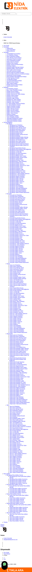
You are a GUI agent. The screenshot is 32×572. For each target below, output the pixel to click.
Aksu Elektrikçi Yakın (15, 440)
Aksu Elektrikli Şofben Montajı (17, 421)
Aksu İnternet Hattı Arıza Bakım (18, 425)
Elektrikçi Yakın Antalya (13, 102)
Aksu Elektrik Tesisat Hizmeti (17, 416)
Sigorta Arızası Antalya (12, 82)
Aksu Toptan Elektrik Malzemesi (18, 472)
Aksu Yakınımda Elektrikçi (16, 469)
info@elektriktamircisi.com (10, 539)
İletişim (2, 524)
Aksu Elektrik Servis (15, 442)
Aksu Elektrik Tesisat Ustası (17, 437)
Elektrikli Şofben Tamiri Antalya (15, 68)
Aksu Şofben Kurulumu (16, 457)
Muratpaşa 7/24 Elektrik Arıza (17, 140)
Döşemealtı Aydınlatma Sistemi (18, 339)
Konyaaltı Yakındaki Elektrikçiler (18, 258)
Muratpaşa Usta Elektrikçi (16, 185)
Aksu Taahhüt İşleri (15, 438)
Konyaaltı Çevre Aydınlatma (17, 200)
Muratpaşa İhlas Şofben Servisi (15, 475)
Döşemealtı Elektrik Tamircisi (17, 375)
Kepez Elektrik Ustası (15, 306)
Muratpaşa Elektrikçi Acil (16, 168)
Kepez (8, 263)
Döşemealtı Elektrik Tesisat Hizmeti (19, 344)
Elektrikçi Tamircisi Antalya (14, 100)
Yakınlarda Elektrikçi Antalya (14, 121)
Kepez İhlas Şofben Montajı (17, 499)
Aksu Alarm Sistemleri (15, 407)
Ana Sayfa (6, 45)
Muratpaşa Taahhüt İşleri (16, 158)
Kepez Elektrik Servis (15, 302)
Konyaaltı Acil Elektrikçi (16, 195)
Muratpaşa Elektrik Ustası (16, 166)
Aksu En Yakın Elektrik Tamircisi (18, 453)
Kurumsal (6, 47)
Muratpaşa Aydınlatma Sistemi (18, 129)
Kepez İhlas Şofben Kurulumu (17, 498)
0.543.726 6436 (8, 37)
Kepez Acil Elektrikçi (15, 265)
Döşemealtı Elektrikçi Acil (16, 379)
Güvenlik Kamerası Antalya (14, 71)
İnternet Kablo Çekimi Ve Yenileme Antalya (18, 74)
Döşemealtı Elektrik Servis (16, 374)
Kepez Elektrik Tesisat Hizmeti (18, 274)
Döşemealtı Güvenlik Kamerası (18, 352)
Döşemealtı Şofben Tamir (16, 394)
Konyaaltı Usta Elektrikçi (16, 255)
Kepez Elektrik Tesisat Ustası (17, 297)
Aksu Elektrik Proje (15, 414)
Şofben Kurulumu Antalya (13, 107)
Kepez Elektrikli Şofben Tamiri (17, 277)
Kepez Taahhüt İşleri (15, 298)
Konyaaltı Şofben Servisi (16, 250)
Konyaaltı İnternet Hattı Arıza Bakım (19, 214)
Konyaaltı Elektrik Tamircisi (17, 234)
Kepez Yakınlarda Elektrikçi (17, 331)
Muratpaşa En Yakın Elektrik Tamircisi (19, 173)
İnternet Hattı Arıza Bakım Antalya (15, 72)
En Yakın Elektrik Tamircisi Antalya (16, 103)
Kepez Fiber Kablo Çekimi (16, 281)
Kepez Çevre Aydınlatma (16, 270)
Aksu (8, 405)
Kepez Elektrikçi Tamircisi (16, 312)
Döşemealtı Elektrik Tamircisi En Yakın (20, 376)
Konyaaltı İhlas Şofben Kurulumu (18, 488)
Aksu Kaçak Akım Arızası (16, 428)
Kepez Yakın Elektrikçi (15, 327)
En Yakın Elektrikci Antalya (14, 105)
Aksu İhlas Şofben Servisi (13, 512)
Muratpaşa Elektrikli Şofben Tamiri (19, 138)
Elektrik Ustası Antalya (12, 95)
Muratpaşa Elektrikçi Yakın (17, 160)
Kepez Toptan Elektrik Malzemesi (18, 332)
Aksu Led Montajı (14, 432)
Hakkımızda (10, 48)
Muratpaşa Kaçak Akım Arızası (18, 148)
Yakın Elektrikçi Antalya (13, 117)
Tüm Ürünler (7, 554)
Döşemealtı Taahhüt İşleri (16, 370)
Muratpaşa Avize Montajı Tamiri (18, 127)
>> (4, 557)
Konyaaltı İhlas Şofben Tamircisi (18, 492)
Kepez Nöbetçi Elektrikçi (16, 316)
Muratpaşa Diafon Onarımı (16, 131)
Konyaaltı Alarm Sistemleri (16, 196)
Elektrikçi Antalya (11, 65)
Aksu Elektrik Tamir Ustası (16, 436)
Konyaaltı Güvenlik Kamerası (17, 212)
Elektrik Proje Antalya (12, 63)
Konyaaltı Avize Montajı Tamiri (17, 197)
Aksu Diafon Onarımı (15, 413)
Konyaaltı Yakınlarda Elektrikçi (18, 261)
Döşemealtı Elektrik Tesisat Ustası (18, 368)
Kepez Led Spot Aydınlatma (17, 293)
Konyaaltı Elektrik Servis (16, 232)
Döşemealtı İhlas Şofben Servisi (15, 503)
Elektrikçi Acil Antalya (12, 96)
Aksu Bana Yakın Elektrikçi (17, 441)
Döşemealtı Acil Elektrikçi (16, 335)
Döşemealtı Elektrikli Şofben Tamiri (19, 350)
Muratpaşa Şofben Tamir (16, 183)
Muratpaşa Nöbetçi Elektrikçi (17, 176)
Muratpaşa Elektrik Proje (16, 133)
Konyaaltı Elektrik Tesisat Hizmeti (18, 204)
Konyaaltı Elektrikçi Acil (16, 238)
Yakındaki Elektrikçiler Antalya (14, 118)
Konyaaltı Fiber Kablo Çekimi (17, 211)
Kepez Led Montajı (14, 292)
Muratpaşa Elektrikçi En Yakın (17, 170)
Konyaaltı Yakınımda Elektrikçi (18, 259)
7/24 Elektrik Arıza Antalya (13, 53)
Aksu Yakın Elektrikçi (15, 467)
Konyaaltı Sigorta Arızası (16, 224)
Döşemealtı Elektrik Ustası (16, 378)
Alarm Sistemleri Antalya (13, 56)
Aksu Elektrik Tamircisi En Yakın (18, 445)
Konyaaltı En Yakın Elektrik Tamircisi (19, 243)
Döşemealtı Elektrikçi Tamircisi (18, 383)
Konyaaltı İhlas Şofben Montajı (18, 490)
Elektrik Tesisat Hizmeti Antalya (15, 64)
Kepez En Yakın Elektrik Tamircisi (18, 313)
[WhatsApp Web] (4, 565)
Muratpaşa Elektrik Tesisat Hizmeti (19, 134)
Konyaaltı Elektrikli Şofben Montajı (19, 207)
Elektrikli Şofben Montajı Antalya (15, 67)
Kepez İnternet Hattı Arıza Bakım (18, 284)
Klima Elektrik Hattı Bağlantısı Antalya (16, 76)
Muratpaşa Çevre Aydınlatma (17, 130)
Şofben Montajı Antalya (13, 109)
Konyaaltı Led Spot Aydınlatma (18, 223)
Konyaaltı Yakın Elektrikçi (16, 257)
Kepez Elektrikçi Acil (15, 308)
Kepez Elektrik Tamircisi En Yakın (18, 305)
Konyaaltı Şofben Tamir (16, 253)
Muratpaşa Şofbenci (15, 184)
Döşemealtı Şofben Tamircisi (17, 393)
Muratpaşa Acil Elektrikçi (16, 125)
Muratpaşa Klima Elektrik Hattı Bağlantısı (20, 149)
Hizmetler (6, 52)
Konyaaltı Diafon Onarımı (16, 201)
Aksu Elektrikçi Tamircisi (16, 452)
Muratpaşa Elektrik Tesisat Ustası (18, 157)
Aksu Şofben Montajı (15, 459)
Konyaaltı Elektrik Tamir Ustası (18, 226)
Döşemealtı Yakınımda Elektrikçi (18, 401)
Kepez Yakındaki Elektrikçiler (17, 328)
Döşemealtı (10, 333)
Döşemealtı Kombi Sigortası (17, 362)
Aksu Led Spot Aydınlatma (16, 433)
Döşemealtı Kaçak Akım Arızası (18, 358)
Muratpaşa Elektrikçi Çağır (16, 169)
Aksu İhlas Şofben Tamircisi (17, 521)
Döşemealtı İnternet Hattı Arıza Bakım (19, 354)
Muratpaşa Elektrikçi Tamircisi (17, 172)
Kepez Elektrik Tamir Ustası (17, 296)
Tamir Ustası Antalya (12, 83)
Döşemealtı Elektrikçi (15, 346)
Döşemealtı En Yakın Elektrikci (18, 386)
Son (5, 559)
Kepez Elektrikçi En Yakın (16, 311)
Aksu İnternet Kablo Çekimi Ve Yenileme (20, 426)
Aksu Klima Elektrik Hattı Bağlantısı (19, 429)
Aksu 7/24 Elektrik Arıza (16, 422)
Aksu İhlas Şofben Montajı (16, 518)
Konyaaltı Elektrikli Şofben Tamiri (18, 208)
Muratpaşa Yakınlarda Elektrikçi (18, 191)
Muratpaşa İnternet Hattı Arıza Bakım (19, 144)
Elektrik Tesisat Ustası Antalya (14, 84)
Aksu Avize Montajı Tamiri (16, 409)
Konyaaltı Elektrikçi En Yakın (17, 240)
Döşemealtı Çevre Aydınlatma (17, 340)
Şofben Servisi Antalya (13, 110)
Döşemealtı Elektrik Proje (16, 343)
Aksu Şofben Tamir (14, 463)
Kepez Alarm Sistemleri (16, 266)
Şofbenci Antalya (11, 114)
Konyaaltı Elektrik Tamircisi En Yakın (19, 235)
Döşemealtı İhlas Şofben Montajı (18, 508)
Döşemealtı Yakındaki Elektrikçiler (19, 399)
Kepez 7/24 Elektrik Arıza (16, 280)
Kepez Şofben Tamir (15, 323)
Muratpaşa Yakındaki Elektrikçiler (18, 188)
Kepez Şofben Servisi (15, 320)
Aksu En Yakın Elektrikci (16, 455)
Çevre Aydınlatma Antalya (13, 60)
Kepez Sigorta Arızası (15, 294)
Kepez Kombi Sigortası (16, 290)
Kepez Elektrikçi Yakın (15, 300)
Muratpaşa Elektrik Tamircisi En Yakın (19, 165)
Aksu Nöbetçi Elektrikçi (16, 456)
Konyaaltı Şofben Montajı (16, 249)
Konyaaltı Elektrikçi (15, 205)
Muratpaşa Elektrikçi (15, 135)
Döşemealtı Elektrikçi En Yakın (18, 382)
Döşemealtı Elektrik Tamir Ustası (18, 367)
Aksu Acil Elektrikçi (15, 406)
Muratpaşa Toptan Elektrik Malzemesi (19, 192)
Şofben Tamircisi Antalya (13, 111)
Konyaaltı (9, 193)
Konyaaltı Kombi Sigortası (16, 220)
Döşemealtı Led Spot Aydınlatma (18, 364)
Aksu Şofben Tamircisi (15, 461)
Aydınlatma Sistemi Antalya (14, 59)
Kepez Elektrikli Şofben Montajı (18, 278)
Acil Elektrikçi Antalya (12, 55)
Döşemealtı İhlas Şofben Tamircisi (18, 511)
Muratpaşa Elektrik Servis (16, 162)
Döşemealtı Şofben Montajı (17, 390)
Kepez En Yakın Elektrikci (16, 315)
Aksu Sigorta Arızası (15, 434)
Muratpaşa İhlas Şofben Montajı (18, 480)
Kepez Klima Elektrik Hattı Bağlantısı (19, 289)
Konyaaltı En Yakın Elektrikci (17, 245)
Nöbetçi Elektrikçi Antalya (13, 106)
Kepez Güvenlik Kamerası (16, 282)
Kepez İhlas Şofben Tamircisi (17, 502)
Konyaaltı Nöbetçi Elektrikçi (17, 246)
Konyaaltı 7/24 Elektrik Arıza (17, 210)
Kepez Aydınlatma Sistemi (16, 269)
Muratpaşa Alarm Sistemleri (17, 126)
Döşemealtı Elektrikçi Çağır (17, 381)
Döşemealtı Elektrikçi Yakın (17, 371)
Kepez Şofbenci (14, 324)
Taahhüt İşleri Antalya (12, 86)
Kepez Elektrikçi (14, 276)
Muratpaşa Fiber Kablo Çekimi (18, 141)
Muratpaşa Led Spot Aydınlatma (18, 153)
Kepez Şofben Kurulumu (16, 317)
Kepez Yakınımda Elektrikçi (17, 329)
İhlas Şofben (7, 473)
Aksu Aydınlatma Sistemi (16, 410)
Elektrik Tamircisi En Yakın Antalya (16, 94)
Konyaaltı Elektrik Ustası (16, 236)
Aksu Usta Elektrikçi (15, 465)
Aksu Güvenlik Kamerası (16, 424)
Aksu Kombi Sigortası (15, 430)
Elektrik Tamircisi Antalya (13, 92)
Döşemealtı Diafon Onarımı (17, 341)
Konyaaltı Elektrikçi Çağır (16, 239)
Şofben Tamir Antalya (12, 113)
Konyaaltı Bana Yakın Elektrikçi (18, 231)
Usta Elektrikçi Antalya (12, 115)
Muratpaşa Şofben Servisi (16, 180)
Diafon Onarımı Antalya (13, 61)
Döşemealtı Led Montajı (16, 363)
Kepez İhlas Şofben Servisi (14, 494)
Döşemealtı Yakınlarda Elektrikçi (18, 403)
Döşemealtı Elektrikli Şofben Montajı (19, 348)
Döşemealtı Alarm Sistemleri (17, 336)
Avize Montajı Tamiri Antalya (14, 57)
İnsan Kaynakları (11, 49)
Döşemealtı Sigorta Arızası (17, 366)
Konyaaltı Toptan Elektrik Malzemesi (19, 262)
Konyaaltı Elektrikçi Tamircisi (17, 242)
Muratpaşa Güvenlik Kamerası (17, 142)
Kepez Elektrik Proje (15, 273)
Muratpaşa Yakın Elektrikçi (17, 187)
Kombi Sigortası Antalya (13, 78)
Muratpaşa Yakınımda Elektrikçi (18, 189)
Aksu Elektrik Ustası (15, 446)
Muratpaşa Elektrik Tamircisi (17, 164)
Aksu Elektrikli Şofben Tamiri (17, 418)
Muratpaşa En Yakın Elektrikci (17, 175)
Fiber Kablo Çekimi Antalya (14, 70)
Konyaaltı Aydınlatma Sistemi (17, 199)
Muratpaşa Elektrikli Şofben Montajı (19, 137)
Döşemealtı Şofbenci (15, 395)
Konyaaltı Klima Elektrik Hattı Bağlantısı (20, 219)
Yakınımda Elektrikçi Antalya (14, 119)
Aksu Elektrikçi (13, 417)
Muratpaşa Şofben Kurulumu (17, 177)
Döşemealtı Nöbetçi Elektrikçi (17, 387)
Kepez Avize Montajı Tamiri (17, 267)
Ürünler (6, 522)
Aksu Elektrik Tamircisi (15, 444)
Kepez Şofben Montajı (15, 319)
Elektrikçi (6, 87)
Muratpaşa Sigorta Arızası (16, 154)
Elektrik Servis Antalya (12, 91)
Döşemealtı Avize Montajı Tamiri (18, 337)
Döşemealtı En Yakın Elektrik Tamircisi (20, 385)
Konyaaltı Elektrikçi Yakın (16, 230)
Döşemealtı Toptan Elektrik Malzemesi (20, 402)
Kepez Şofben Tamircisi (16, 321)
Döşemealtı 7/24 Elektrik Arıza (17, 347)
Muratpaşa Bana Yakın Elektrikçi (18, 161)
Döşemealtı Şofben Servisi (17, 391)
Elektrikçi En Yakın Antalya (14, 99)
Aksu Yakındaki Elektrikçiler (17, 468)
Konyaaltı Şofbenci (14, 254)
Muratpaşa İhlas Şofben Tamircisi (18, 483)
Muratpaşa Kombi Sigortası (17, 150)
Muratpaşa (9, 123)
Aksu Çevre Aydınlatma (16, 411)
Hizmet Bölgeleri (8, 122)
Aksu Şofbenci (13, 464)
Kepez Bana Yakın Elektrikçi (17, 301)
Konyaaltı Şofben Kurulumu (17, 247)
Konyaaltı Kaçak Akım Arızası (17, 218)
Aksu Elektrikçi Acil (15, 448)
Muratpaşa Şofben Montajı (16, 179)
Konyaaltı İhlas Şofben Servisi (14, 484)
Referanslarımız (11, 51)
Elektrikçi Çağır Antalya (13, 98)
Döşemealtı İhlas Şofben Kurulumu (19, 507)
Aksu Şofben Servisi (15, 460)
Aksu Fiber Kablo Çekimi (16, 420)
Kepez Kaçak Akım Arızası (16, 288)
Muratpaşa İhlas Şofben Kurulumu (18, 479)
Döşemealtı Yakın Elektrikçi (17, 398)
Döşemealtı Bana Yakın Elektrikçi (18, 372)
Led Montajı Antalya (12, 79)
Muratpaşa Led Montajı (16, 152)
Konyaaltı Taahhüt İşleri (16, 228)
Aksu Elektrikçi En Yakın (16, 451)
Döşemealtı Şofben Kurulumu (17, 389)
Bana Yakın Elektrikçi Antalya (14, 90)
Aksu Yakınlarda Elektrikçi (16, 471)
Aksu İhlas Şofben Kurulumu (17, 516)
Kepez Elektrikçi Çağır (15, 309)
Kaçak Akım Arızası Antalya (14, 75)
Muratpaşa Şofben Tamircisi (17, 181)
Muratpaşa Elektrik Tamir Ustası (18, 156)
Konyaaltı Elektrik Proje (16, 203)
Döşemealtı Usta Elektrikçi (16, 397)
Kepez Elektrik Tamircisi (16, 304)
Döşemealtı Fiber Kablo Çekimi (18, 351)
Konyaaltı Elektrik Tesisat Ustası (18, 227)
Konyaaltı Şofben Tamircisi (17, 251)
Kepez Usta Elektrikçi (15, 325)
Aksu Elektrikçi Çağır (15, 449)
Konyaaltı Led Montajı (15, 222)
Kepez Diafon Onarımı (15, 271)
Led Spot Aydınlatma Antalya (14, 80)
